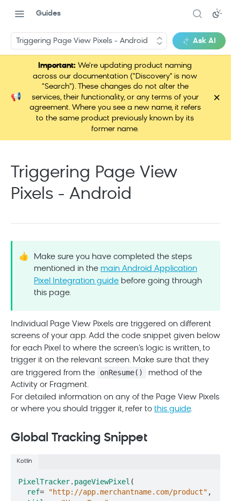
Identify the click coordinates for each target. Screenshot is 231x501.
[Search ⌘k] (197, 13)
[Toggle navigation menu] (19, 13)
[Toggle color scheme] (217, 13)
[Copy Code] (207, 478)
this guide (172, 409)
